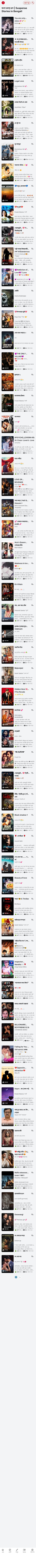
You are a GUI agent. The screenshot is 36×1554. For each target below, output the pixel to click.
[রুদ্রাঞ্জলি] (8, 738)
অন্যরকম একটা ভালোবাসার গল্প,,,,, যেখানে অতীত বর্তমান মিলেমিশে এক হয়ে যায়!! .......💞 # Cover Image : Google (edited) (24, 428)
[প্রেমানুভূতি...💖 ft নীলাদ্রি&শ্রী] (8, 235)
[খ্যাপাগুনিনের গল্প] (8, 1201)
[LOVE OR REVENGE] (8, 487)
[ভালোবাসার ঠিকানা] (8, 403)
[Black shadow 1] (8, 822)
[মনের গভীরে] (8, 466)
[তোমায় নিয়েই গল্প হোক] (8, 109)
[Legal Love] (8, 88)
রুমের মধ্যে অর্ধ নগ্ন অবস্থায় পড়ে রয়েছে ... (24, 344)
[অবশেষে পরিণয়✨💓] (8, 172)
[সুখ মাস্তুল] (8, 151)
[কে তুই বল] (8, 130)
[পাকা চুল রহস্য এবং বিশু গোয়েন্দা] (8, 1117)
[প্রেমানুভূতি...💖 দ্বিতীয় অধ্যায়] (8, 780)
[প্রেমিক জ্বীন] (8, 67)
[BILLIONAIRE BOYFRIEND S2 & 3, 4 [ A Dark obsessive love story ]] (8, 1032)
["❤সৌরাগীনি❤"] (8, 759)
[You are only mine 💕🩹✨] (8, 26)
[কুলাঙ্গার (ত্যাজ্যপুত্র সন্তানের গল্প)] (8, 634)
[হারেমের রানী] (8, 1138)
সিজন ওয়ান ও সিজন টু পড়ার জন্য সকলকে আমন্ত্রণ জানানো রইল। (24, 365)
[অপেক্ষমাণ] (8, 424)
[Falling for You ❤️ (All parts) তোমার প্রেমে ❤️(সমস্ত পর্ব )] (8, 1054)
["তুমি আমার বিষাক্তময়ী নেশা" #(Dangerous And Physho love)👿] (8, 256)
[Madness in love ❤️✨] (8, 571)
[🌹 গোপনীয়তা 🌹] (8, 843)
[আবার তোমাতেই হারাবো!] (8, 1011)
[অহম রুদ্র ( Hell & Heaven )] (8, 508)
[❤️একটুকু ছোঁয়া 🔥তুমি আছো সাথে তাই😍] (8, 1159)
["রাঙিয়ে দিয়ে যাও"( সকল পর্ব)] (8, 948)
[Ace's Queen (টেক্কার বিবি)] (8, 550)
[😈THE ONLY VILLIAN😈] (8, 361)
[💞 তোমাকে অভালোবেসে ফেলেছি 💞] (8, 529)
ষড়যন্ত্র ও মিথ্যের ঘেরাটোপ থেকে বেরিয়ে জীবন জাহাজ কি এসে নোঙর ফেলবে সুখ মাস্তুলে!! (24, 155)
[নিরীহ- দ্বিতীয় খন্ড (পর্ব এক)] (8, 801)
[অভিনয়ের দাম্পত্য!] (8, 927)
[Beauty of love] (8, 885)
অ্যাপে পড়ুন (27, 3)
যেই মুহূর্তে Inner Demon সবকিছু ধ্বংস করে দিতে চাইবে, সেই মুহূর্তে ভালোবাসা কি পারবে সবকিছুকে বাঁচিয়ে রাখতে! (24, 554)
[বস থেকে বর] (8, 1264)
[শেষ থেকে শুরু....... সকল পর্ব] (8, 864)
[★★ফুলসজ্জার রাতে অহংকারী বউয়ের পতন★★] (8, 46)
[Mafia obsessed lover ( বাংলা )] (8, 1180)
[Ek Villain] (8, 592)
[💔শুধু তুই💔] (8, 214)
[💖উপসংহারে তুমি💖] (8, 319)
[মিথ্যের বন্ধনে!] (8, 676)
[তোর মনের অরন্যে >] (8, 340)
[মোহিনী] (8, 298)
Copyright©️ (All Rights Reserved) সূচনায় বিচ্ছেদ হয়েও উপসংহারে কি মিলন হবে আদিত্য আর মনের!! (23, 323)
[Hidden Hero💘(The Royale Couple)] (8, 696)
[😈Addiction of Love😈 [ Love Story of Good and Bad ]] (8, 277)
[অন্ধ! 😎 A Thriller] (8, 906)
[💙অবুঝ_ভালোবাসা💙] (8, 193)
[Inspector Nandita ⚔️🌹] (8, 969)
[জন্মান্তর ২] (8, 382)
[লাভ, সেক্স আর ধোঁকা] (8, 613)
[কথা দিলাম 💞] (8, 717)
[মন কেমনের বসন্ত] (8, 1243)
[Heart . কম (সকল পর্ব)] (8, 1096)
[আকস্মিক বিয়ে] (8, 655)
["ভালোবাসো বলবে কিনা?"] (8, 990)
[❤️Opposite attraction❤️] (8, 1075)
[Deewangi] (8, 1222)
